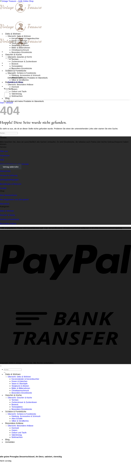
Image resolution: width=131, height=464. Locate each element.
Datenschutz (5, 171)
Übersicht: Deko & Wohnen (19, 36)
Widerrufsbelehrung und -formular (14, 164)
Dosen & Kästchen (19, 41)
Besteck (15, 64)
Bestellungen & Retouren (10, 184)
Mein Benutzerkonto (8, 195)
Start (2, 103)
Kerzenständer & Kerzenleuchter (25, 38)
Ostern (14, 89)
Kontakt (3, 188)
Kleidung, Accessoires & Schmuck (26, 75)
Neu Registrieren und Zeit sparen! (14, 199)
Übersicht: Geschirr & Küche (20, 57)
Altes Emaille (17, 77)
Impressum (5, 155)
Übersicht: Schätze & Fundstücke (22, 73)
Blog (7, 98)
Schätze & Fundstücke (15, 70)
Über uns (4, 151)
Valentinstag (17, 94)
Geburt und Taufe (19, 91)
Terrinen (15, 59)
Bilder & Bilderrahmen (21, 47)
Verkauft (9, 103)
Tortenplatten (17, 66)
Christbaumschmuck (20, 50)
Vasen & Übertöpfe (20, 43)
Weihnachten (17, 96)
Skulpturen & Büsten (20, 45)
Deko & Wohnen (13, 34)
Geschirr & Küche (13, 54)
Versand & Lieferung (8, 175)
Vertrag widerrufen (11, 167)
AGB (2, 160)
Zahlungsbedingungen (9, 179)
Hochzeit (15, 87)
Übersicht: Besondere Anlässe (20, 84)
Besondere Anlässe (14, 82)
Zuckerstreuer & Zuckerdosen (24, 61)
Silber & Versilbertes (20, 80)
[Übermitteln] (8, 61)
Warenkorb (4, 204)
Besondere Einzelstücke (22, 52)
